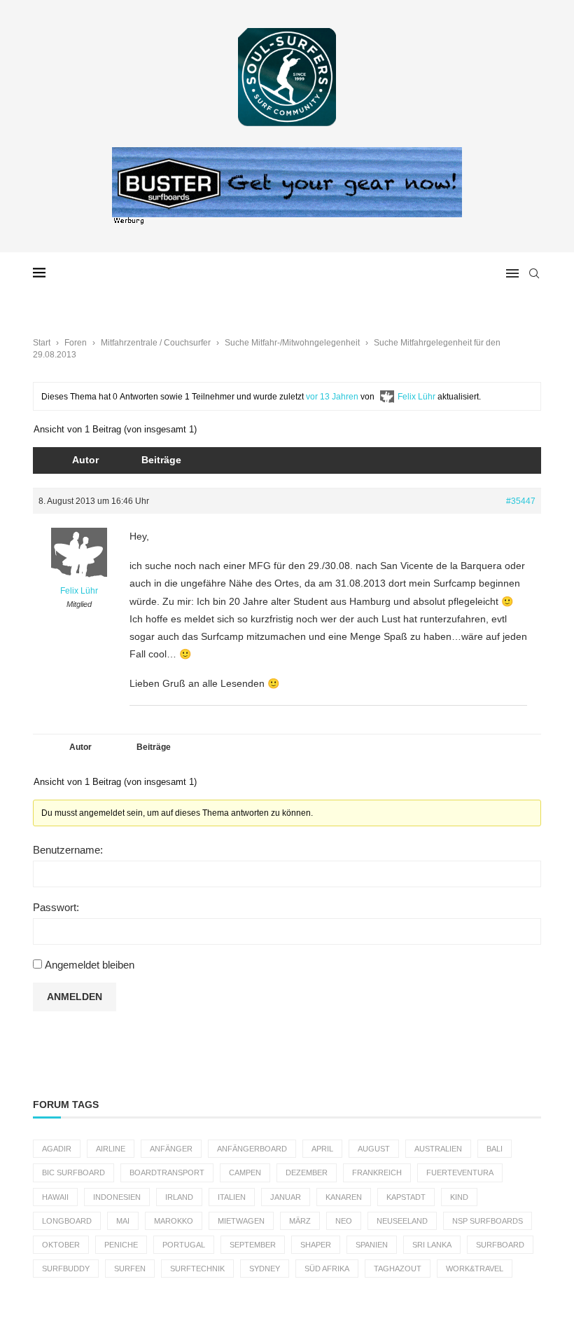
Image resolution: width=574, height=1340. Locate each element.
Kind (459, 1197)
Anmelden (74, 996)
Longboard (67, 1221)
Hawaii (55, 1197)
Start (41, 343)
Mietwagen (241, 1221)
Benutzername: (68, 850)
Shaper (315, 1244)
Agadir (56, 1148)
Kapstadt (406, 1197)
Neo (343, 1221)
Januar (285, 1197)
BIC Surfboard (73, 1172)
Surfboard (500, 1244)
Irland (179, 1197)
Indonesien (117, 1197)
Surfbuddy (66, 1268)
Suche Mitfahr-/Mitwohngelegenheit (292, 343)
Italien (232, 1197)
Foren (75, 343)
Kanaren (344, 1197)
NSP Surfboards (487, 1221)
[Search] (534, 273)
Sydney (264, 1268)
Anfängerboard (252, 1148)
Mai (123, 1221)
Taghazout (397, 1268)
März (300, 1221)
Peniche (121, 1244)
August (374, 1148)
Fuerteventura (459, 1172)
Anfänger (171, 1148)
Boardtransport (167, 1172)
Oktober (61, 1244)
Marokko (173, 1221)
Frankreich (377, 1172)
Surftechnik (197, 1268)
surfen (130, 1268)
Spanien (372, 1244)
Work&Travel (474, 1268)
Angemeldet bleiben (89, 965)
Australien (438, 1148)
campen (245, 1172)
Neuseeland (402, 1221)
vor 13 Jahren (332, 397)
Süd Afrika (326, 1268)
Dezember (307, 1172)
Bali (494, 1148)
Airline (110, 1148)
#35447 (521, 501)
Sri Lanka (431, 1244)
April (322, 1148)
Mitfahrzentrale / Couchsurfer (156, 343)
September (253, 1244)
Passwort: (56, 907)
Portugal (183, 1244)
